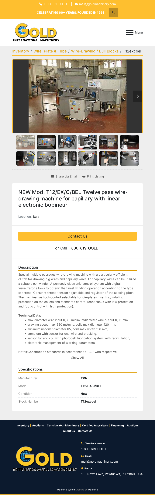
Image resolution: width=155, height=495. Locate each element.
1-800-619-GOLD (56, 4)
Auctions (38, 425)
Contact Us (77, 236)
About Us (69, 430)
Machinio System (66, 489)
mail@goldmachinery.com (97, 4)
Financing (117, 425)
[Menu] (129, 32)
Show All (77, 358)
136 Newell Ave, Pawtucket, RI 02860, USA (112, 474)
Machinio (93, 489)
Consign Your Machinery (63, 425)
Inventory (23, 425)
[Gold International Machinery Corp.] (44, 459)
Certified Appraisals (95, 425)
